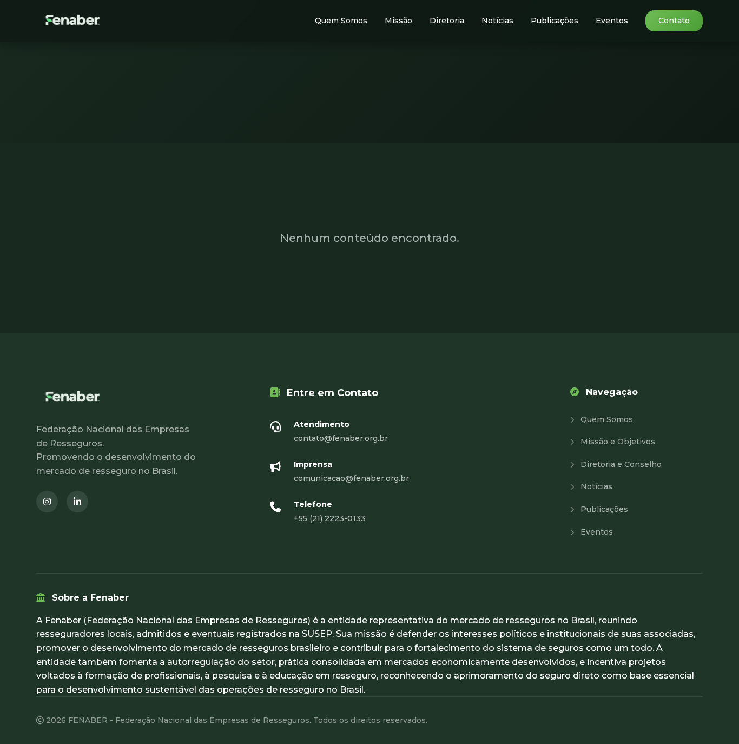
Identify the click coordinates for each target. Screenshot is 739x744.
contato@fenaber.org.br (341, 438)
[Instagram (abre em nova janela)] (47, 501)
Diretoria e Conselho (620, 464)
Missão (398, 20)
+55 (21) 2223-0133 (330, 518)
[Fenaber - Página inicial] (73, 21)
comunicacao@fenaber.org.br (351, 478)
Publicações (554, 20)
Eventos (612, 20)
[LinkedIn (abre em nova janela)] (77, 501)
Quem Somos (341, 20)
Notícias (497, 20)
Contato (674, 20)
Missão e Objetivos (616, 441)
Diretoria (447, 20)
